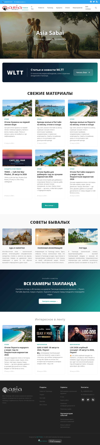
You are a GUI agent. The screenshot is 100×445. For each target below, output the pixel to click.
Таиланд (50, 8)
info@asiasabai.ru (88, 394)
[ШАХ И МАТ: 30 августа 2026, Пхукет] (50, 333)
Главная (25, 8)
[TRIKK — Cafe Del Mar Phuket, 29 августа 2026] (17, 158)
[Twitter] (94, 2)
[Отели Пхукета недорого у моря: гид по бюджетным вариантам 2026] (17, 333)
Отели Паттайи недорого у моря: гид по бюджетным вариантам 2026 (82, 175)
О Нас (32, 8)
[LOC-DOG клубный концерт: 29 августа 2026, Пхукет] (83, 333)
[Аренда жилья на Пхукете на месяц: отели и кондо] (83, 108)
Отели (67, 8)
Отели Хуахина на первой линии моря (17, 123)
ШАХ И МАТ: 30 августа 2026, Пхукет (48, 348)
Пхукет (42, 394)
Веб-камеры (88, 8)
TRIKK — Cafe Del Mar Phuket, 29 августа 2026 (15, 173)
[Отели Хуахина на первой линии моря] (17, 108)
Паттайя (42, 398)
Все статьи (43, 405)
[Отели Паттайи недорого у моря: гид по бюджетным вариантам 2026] (83, 158)
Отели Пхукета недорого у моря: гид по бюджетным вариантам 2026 (16, 351)
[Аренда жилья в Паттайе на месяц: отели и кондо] (50, 108)
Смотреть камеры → (50, 301)
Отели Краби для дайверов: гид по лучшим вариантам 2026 (49, 174)
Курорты (59, 8)
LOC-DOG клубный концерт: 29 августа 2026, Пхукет (82, 350)
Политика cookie (65, 409)
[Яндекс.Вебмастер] (42, 441)
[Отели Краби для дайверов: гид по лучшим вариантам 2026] (50, 158)
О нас (62, 397)
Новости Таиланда (46, 391)
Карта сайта (64, 400)
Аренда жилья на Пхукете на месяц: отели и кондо (82, 123)
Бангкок (42, 401)
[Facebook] (91, 2)
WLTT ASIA (40, 437)
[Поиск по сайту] (96, 8)
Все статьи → (50, 205)
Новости (41, 8)
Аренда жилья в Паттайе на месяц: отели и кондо (49, 123)
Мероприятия (77, 8)
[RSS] (97, 2)
